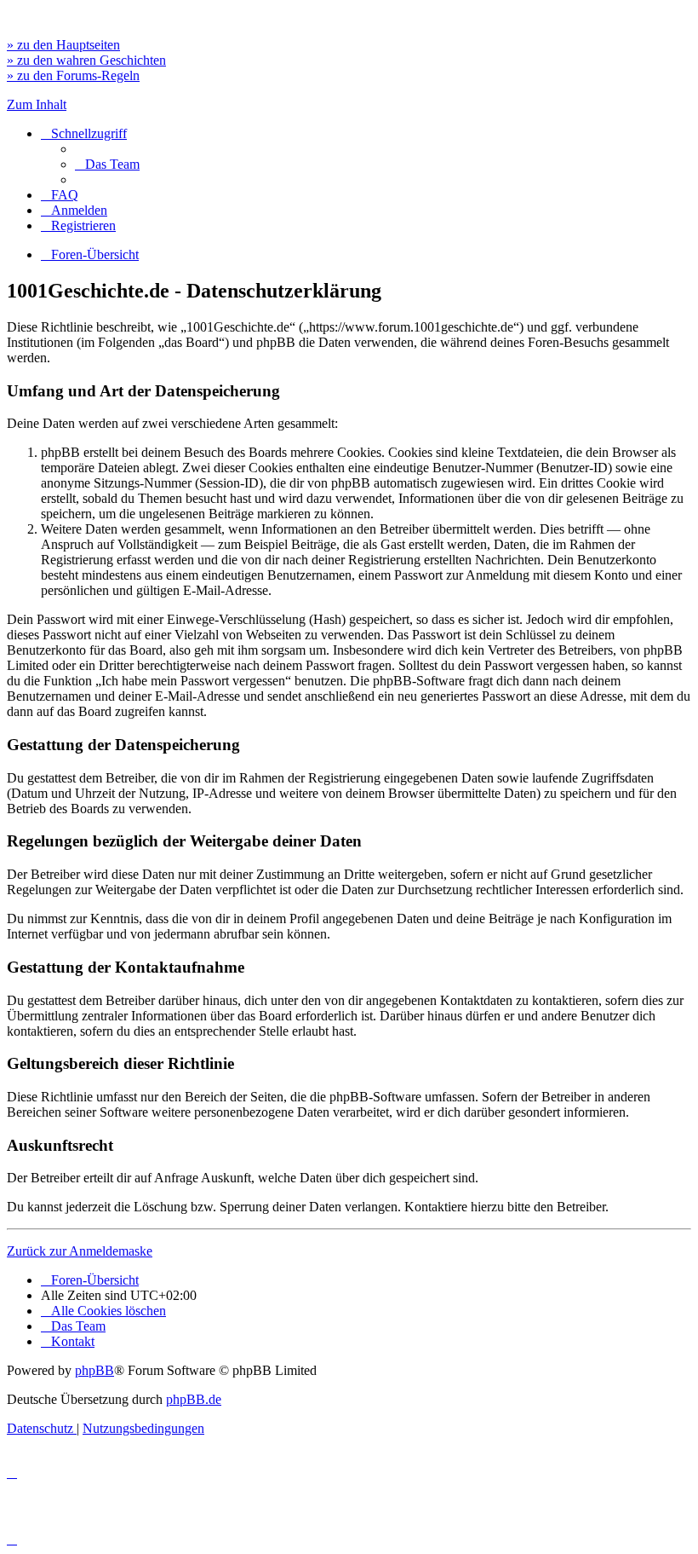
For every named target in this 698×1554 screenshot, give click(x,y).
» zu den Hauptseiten (63, 45)
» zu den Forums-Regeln (73, 75)
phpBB (94, 1370)
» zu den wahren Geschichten (86, 60)
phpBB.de (193, 1399)
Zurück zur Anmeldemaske (79, 1251)
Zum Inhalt (36, 104)
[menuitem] (107, 164)
